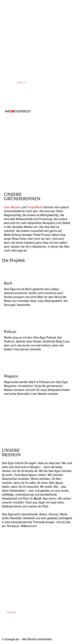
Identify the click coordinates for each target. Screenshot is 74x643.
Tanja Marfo (35, 207)
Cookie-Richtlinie (39, 612)
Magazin (34, 82)
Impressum (51, 82)
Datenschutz (16, 626)
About (21, 82)
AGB (21, 612)
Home (11, 82)
